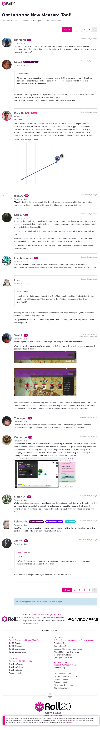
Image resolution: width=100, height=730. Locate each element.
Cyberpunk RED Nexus (63, 657)
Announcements (25, 20)
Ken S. (18, 215)
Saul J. (18, 335)
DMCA (58, 615)
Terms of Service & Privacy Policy (44, 615)
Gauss (18, 62)
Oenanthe (20, 437)
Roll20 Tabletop (15, 643)
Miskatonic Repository (63, 685)
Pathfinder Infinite (61, 679)
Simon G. (20, 496)
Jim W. (18, 540)
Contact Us (26, 618)
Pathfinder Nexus (61, 643)
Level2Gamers (23, 258)
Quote (26, 43)
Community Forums (9, 20)
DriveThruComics (16, 664)
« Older (67, 29)
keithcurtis (21, 521)
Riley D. (19, 113)
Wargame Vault (15, 672)
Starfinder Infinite (61, 682)
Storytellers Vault (61, 688)
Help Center (35, 618)
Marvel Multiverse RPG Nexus (66, 651)
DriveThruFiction (16, 667)
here (71, 722)
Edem (17, 280)
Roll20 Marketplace (17, 649)
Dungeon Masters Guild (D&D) (66, 676)
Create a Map (59, 667)
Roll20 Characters (16, 646)
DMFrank (20, 40)
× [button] (97, 718)
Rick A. (19, 195)
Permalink (18, 43)
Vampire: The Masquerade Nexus (68, 649)
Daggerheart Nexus (62, 646)
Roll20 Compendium (17, 651)
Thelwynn (20, 418)
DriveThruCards (15, 670)
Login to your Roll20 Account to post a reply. (43, 601)
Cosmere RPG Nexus (63, 654)
